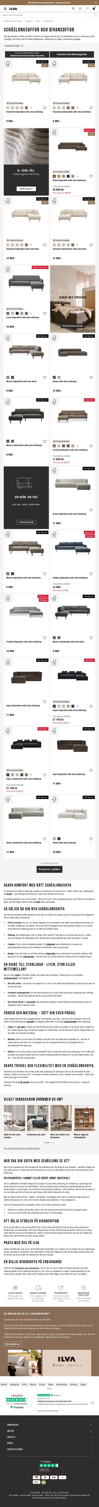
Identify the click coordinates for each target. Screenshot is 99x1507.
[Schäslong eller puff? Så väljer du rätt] (38, 1120)
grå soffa (21, 1027)
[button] (44, 108)
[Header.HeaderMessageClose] (95, 2)
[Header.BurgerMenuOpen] (6, 8)
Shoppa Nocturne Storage (73, 326)
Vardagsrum (29, 21)
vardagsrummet (10, 978)
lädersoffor (51, 953)
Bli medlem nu (13, 1344)
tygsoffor (30, 1021)
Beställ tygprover (26, 189)
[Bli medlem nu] (49, 1363)
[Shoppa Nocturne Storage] (72, 299)
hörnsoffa (31, 1002)
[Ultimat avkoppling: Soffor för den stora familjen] (14, 1122)
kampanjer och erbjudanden (27, 1268)
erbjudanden (28, 956)
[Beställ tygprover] (26, 162)
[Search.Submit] (73, 8)
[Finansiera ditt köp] (26, 497)
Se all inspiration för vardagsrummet (22, 1148)
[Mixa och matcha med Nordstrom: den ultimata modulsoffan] (61, 1122)
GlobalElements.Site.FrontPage (12, 21)
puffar (38, 902)
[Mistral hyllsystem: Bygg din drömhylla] (84, 1122)
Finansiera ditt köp (26, 522)
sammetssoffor (70, 1021)
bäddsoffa (51, 944)
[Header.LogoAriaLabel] (13, 8)
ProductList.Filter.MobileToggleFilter (72, 54)
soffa (17, 975)
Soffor (38, 21)
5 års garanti (23, 1082)
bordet (9, 894)
